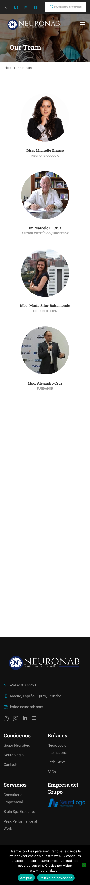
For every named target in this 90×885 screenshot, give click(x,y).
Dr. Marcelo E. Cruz (45, 227)
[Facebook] (6, 719)
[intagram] (15, 719)
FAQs (52, 772)
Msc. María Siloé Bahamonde (45, 305)
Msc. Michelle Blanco (45, 150)
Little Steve (57, 762)
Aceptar (26, 878)
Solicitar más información (68, 7)
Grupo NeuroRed (17, 745)
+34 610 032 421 (23, 685)
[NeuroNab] (67, 802)
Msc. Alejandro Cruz (45, 383)
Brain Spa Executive (19, 812)
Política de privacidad (56, 878)
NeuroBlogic (14, 755)
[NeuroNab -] (34, 24)
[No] (84, 865)
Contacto (11, 764)
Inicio (7, 67)
